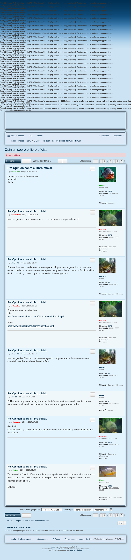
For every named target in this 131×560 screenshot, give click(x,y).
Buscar (60, 161)
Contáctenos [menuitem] (42, 539)
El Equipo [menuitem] (56, 539)
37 (109, 401)
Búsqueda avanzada (65, 161)
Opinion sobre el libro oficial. (26, 149)
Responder (11, 160)
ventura (102, 185)
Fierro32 (102, 276)
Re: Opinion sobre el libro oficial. (30, 168)
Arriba (122, 207)
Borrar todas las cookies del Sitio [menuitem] (78, 539)
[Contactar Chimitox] (109, 251)
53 (109, 282)
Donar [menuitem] (39, 136)
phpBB (58, 549)
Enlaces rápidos (17, 136)
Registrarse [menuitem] (104, 136)
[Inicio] (65, 123)
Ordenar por (68, 510)
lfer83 (101, 395)
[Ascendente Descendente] (101, 510)
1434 (110, 191)
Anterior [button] (101, 161)
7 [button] (121, 161)
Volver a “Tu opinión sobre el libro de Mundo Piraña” (28, 521)
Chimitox (103, 229)
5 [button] (114, 161)
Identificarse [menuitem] (118, 136)
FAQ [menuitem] (31, 136)
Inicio (13, 539)
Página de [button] (95, 161)
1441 (110, 486)
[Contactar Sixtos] (109, 500)
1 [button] (104, 161)
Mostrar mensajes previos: (30, 510)
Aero (53, 547)
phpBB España (76, 551)
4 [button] (110, 161)
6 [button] (117, 161)
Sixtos (102, 480)
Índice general (24, 539)
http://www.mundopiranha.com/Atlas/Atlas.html (31, 326)
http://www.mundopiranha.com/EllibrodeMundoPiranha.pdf (36, 316)
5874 (110, 235)
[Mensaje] (8, 172)
